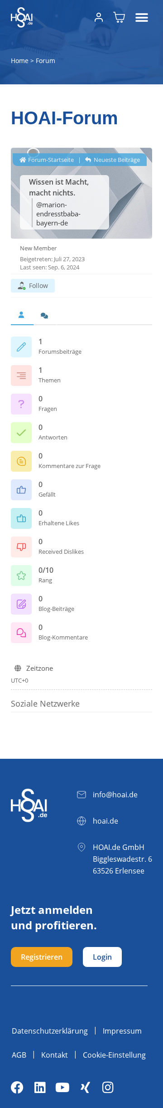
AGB (19, 1055)
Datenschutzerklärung (50, 1031)
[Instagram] (107, 1087)
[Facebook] (17, 1087)
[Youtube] (62, 1087)
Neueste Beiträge (116, 160)
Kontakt (54, 1055)
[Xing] (85, 1087)
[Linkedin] (40, 1087)
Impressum (122, 1031)
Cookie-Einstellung (114, 1055)
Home (20, 60)
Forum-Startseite (50, 160)
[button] (142, 17)
